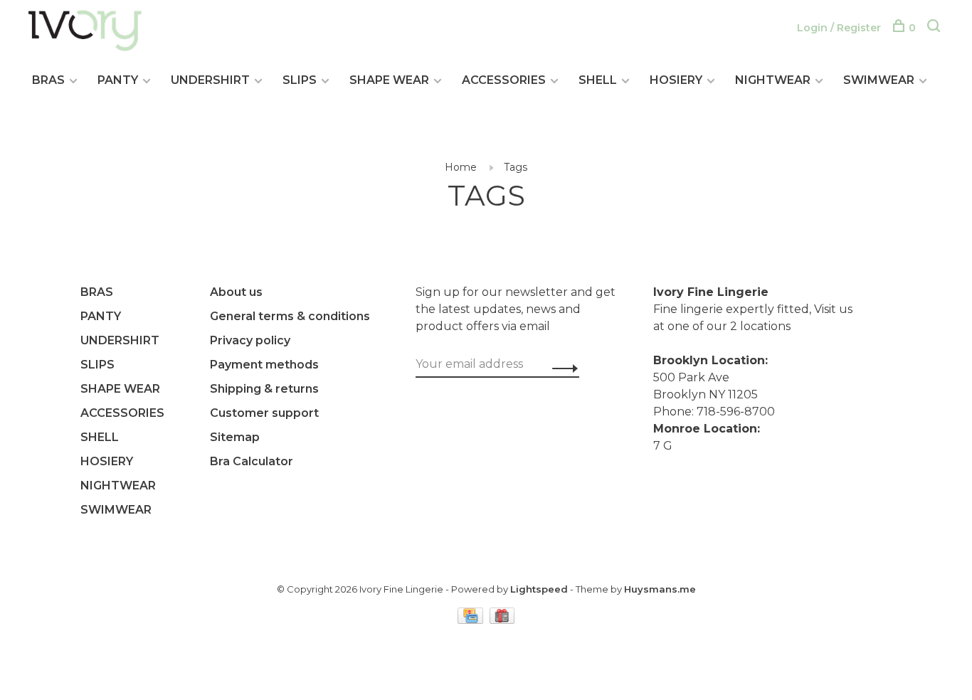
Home (461, 167)
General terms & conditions (290, 316)
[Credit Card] (472, 620)
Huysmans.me (660, 589)
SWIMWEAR (878, 80)
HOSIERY (676, 80)
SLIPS (299, 80)
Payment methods (264, 364)
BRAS (48, 80)
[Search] (935, 27)
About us (236, 292)
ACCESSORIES (504, 80)
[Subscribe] (561, 368)
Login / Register (839, 27)
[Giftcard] (502, 620)
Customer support (264, 413)
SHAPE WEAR (389, 80)
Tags (515, 167)
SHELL (598, 80)
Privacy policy (250, 340)
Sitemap (235, 437)
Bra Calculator (251, 461)
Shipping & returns (264, 389)
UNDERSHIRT (210, 80)
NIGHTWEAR (772, 80)
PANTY (117, 80)
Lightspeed (539, 589)
